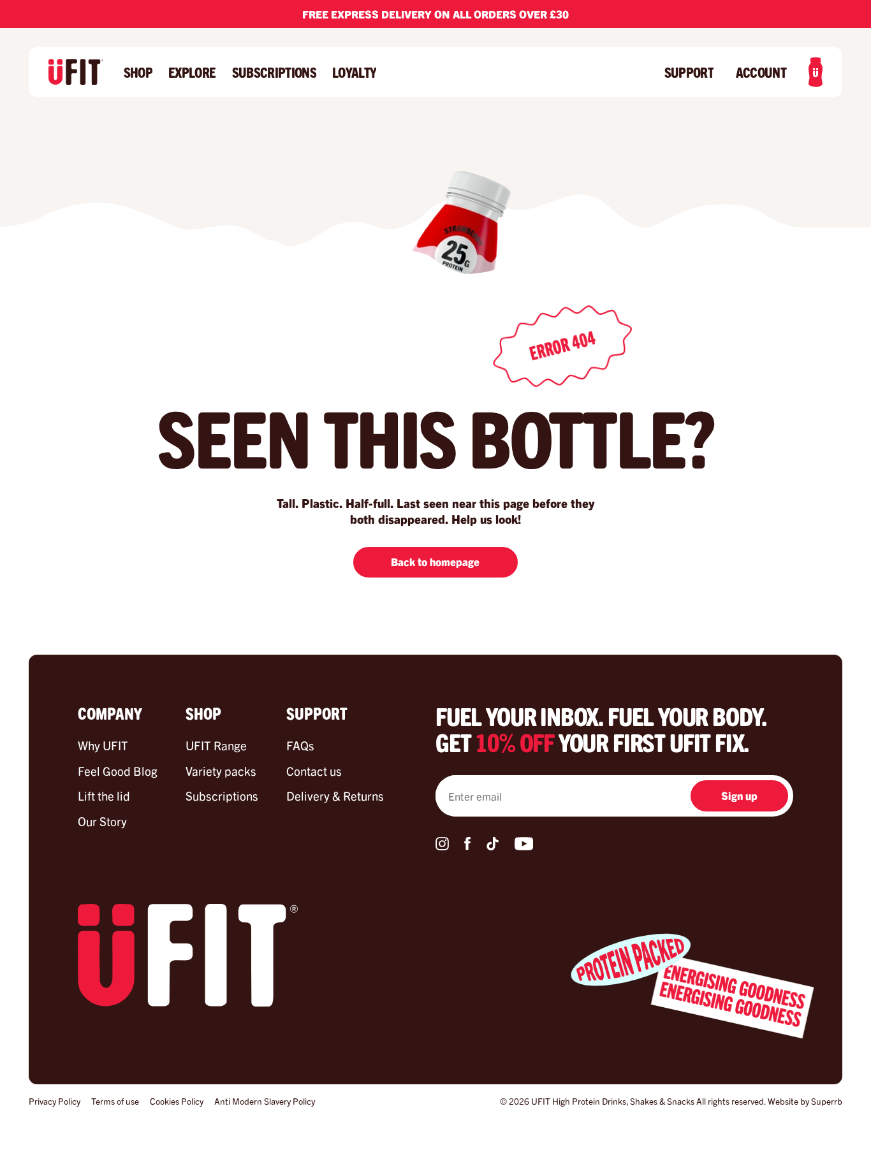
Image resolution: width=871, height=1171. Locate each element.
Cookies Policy (176, 1101)
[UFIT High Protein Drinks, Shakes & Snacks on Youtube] (524, 846)
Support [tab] (317, 712)
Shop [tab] (203, 712)
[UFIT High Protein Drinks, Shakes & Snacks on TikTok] (492, 846)
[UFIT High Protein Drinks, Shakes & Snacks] (75, 72)
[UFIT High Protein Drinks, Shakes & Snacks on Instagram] (442, 846)
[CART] (816, 72)
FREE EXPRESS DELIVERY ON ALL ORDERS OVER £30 (435, 13)
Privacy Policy (54, 1101)
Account (761, 72)
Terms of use (115, 1101)
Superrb (826, 1101)
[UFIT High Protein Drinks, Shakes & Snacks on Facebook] (467, 846)
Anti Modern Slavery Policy (264, 1101)
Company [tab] (110, 712)
